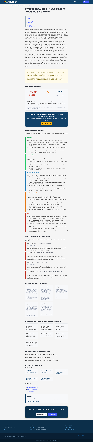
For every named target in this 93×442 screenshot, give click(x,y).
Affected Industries (30, 23)
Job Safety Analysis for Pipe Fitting (31, 379)
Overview (28, 18)
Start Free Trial (46, 123)
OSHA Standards (29, 22)
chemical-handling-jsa (32, 387)
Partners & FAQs (68, 425)
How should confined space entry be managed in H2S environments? (43, 360)
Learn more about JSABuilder (33, 401)
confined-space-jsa (32, 385)
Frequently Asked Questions (31, 26)
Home (5, 5)
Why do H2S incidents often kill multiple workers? (38, 357)
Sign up (86, 1)
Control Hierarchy (30, 21)
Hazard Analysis (10, 5)
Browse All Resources (83, 435)
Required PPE (29, 25)
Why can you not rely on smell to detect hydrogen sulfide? (40, 354)
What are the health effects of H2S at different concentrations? (41, 356)
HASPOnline (32, 425)
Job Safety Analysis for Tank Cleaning (46, 371)
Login (80, 1)
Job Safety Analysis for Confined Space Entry (31, 371)
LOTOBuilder (32, 427)
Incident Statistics (30, 19)
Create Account (52, 414)
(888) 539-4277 (7, 429)
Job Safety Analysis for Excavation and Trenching (61, 372)
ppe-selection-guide (32, 389)
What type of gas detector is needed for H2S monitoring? (40, 359)
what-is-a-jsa (30, 391)
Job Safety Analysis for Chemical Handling (46, 379)
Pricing (76, 1)
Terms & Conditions (69, 429)
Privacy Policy (68, 427)
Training (31, 429)
